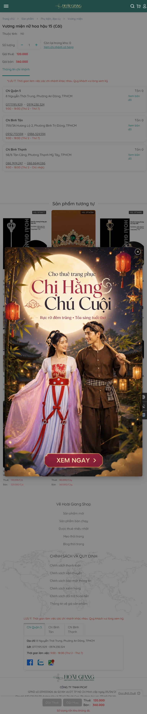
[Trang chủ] (71, 6)
